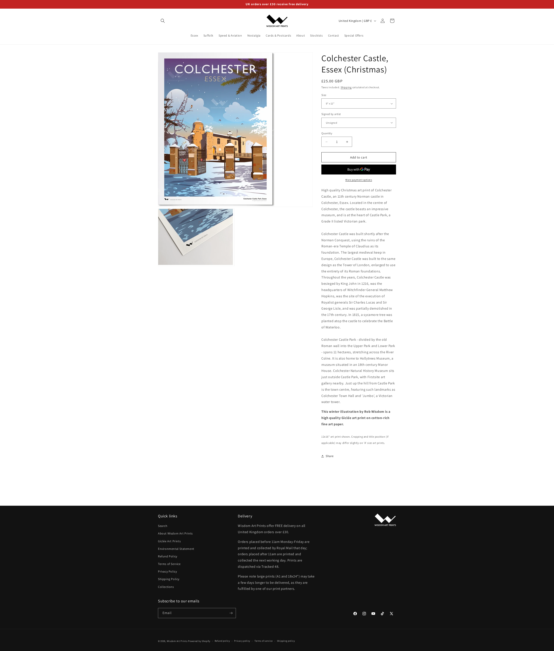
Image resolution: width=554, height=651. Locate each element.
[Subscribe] (231, 613)
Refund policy (222, 641)
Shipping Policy (168, 579)
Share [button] (330, 456)
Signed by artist (331, 114)
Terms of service (263, 641)
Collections (166, 587)
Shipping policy (286, 641)
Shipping (346, 87)
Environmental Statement (176, 549)
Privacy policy (242, 641)
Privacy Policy (167, 571)
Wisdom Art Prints (177, 641)
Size (323, 95)
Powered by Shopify (199, 641)
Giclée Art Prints (169, 541)
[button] (162, 21)
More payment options (358, 179)
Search (162, 526)
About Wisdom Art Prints (175, 534)
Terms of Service (169, 564)
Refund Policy (167, 556)
